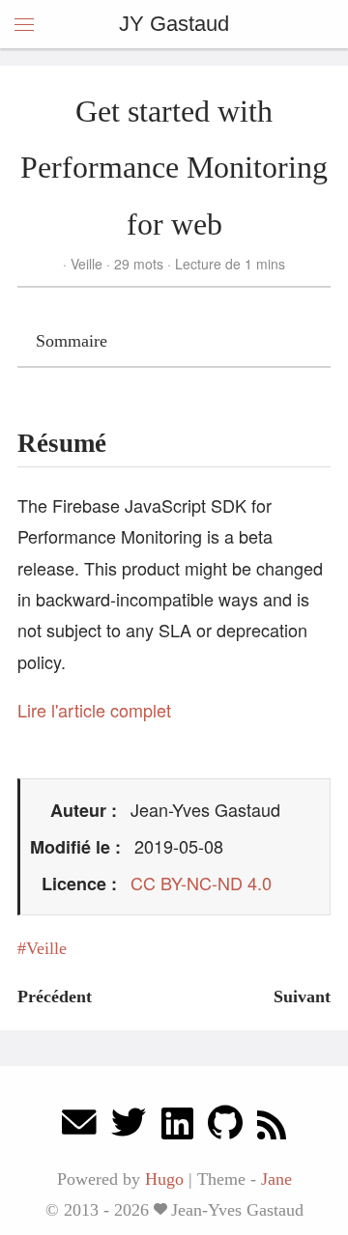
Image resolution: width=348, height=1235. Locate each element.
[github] (225, 1127)
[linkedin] (177, 1127)
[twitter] (128, 1127)
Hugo (164, 1179)
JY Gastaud (174, 24)
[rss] (271, 1127)
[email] (79, 1127)
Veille (86, 263)
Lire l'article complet (94, 709)
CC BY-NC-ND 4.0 (201, 882)
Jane (276, 1179)
